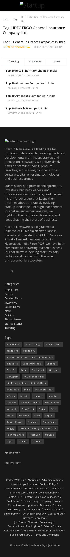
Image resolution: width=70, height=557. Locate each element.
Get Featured (55, 513)
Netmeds (12, 409)
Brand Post (11, 290)
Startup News (13, 319)
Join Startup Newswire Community (33, 522)
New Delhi (28, 409)
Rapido (49, 415)
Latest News (12, 306)
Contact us (14, 497)
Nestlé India (52, 402)
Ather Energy (33, 344)
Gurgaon (54, 370)
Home (6, 19)
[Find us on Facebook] (6, 271)
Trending (10, 328)
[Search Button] (65, 6)
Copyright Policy (51, 501)
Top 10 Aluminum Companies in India (30, 83)
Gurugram (12, 376)
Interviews (11, 302)
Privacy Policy (51, 526)
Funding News (13, 298)
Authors (56, 488)
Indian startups (44, 389)
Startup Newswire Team (17, 47)
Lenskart (38, 396)
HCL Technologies (34, 376)
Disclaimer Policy (49, 505)
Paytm (10, 415)
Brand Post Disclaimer (22, 492)
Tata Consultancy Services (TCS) (38, 428)
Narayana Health (30, 402)
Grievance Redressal (33, 518)
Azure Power (53, 344)
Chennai (51, 363)
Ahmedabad (13, 344)
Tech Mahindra (15, 434)
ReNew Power (15, 422)
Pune (37, 415)
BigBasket (12, 363)
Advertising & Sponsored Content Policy (33, 484)
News (8, 311)
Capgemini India (32, 363)
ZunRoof (37, 441)
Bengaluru (29, 350)
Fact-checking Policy (33, 513)
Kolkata (24, 396)
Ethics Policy (11, 513)
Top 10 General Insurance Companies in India (34, 42)
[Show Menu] (4, 5)
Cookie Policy (31, 501)
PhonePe (24, 415)
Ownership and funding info (24, 526)
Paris (54, 409)
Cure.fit (11, 370)
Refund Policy (12, 530)
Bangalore (12, 350)
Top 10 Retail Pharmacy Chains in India (31, 70)
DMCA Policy (13, 509)
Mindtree (54, 396)
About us (33, 480)
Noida (42, 409)
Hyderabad (13, 389)
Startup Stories (14, 323)
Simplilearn (50, 422)
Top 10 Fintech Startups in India (27, 108)
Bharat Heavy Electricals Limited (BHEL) (30, 357)
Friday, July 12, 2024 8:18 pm (48, 47)
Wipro (10, 441)
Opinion (9, 315)
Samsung (33, 422)
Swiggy (10, 428)
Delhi (24, 370)
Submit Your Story (20, 534)
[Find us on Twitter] (12, 271)
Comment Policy (48, 492)
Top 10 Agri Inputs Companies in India (30, 96)
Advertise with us (51, 480)
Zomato (22, 441)
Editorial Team (52, 509)
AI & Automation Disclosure (21, 488)
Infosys (11, 396)
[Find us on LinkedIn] (18, 271)
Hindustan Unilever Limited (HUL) (26, 383)
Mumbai (11, 402)
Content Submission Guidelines (41, 497)
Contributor (13, 501)
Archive (44, 488)
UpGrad (49, 434)
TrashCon (34, 434)
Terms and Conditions (46, 534)
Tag (15, 19)
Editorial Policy (32, 509)
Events (9, 294)
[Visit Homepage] (35, 5)
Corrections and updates (22, 505)
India (27, 389)
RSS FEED (29, 530)
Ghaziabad (38, 370)
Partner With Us (15, 480)
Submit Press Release (50, 530)
